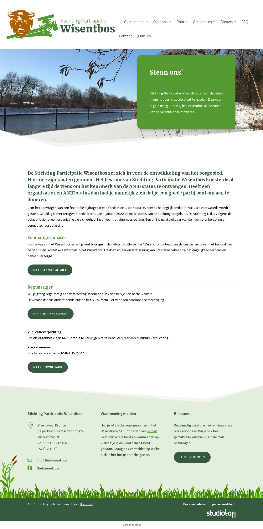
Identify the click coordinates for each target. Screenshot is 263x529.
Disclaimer (86, 504)
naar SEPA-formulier (50, 313)
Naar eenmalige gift (50, 270)
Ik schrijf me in (192, 457)
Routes (182, 22)
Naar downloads (47, 367)
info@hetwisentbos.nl (53, 460)
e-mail (152, 431)
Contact (125, 37)
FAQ (244, 22)
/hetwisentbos (48, 468)
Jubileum (144, 37)
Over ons (160, 22)
